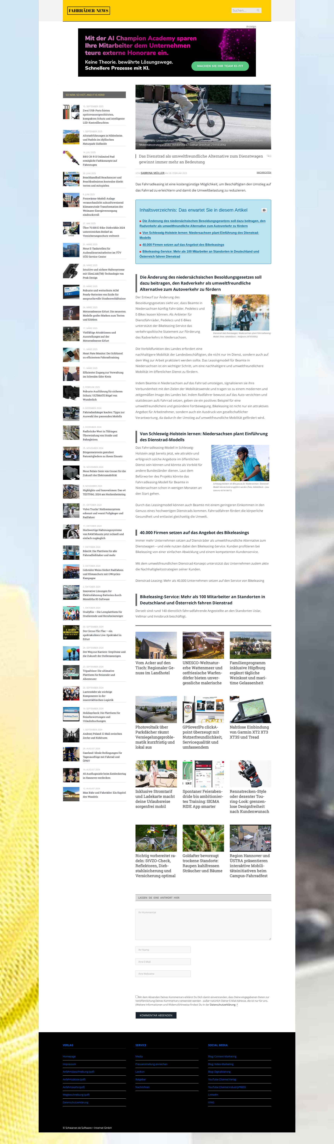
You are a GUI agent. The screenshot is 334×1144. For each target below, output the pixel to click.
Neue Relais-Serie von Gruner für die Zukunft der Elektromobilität (104, 473)
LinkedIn (213, 1094)
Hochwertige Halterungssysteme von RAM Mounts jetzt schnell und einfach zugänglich (103, 534)
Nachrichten (264, 172)
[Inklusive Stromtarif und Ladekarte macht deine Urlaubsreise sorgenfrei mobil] (156, 773)
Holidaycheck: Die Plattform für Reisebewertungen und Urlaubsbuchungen (101, 717)
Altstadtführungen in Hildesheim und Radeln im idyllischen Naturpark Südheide (102, 139)
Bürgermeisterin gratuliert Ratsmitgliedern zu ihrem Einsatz (103, 454)
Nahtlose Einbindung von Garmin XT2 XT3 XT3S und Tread (249, 731)
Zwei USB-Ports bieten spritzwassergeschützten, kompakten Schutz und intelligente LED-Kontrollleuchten (104, 116)
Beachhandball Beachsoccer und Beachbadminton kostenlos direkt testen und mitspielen (103, 181)
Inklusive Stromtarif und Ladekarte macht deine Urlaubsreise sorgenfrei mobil (155, 799)
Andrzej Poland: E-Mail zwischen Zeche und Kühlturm (102, 735)
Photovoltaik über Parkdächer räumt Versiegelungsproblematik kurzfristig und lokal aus (155, 737)
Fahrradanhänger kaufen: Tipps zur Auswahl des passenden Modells (103, 414)
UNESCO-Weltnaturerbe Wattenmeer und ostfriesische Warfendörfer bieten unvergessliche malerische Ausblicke (202, 672)
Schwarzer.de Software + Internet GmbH (89, 1128)
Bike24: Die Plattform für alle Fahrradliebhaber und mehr (100, 553)
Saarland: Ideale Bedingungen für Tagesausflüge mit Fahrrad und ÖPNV (102, 757)
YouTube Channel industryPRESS (227, 1087)
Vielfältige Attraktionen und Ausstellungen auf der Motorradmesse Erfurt (99, 336)
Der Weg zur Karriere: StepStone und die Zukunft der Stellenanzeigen (104, 654)
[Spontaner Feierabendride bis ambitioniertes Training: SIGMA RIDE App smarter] (203, 773)
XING (211, 1102)
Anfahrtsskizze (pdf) (74, 1079)
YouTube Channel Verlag (222, 1079)
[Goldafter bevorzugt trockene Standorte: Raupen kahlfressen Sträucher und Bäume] (203, 838)
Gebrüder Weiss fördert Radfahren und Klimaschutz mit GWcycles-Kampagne (103, 574)
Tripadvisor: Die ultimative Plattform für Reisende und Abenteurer (99, 675)
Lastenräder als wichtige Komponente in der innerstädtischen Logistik (98, 696)
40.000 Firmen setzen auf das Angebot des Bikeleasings (183, 244)
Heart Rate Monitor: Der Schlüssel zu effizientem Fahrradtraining (103, 355)
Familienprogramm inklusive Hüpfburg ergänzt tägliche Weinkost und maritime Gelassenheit (248, 672)
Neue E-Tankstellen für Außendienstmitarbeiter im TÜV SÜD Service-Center (102, 252)
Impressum (69, 1064)
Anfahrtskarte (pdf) (74, 1087)
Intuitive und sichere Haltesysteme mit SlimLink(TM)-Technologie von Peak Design (103, 273)
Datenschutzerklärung (222, 1004)
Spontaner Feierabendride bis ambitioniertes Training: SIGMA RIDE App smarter (203, 799)
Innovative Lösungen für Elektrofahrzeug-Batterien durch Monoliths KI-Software (102, 595)
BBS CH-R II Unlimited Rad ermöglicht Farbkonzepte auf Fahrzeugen (100, 160)
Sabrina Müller (152, 173)
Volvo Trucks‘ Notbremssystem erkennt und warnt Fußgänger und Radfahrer (103, 513)
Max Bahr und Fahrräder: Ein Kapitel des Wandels (104, 794)
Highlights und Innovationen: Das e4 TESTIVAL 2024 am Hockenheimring (104, 492)
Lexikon (140, 1071)
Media (139, 1056)
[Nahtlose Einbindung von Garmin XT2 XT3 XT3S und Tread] (250, 709)
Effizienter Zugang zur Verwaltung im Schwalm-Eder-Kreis (103, 374)
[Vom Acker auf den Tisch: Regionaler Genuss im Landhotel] (156, 645)
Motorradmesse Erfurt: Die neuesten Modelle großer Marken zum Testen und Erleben (104, 315)
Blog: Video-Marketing (220, 1064)
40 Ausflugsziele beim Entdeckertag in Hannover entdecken (104, 775)
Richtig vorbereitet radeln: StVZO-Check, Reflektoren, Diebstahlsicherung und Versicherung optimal (155, 865)
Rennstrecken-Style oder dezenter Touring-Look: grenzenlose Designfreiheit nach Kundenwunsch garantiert (249, 801)
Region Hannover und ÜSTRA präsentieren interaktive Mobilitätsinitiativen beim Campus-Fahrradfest (250, 865)
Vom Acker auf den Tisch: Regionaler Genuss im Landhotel (155, 667)
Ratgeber (140, 1079)
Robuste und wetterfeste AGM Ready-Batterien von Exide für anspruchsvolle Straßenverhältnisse (104, 294)
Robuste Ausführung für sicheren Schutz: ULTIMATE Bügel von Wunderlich (103, 395)
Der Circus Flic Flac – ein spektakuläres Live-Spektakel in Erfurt (102, 635)
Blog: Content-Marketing (222, 1056)
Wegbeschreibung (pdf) (76, 1094)
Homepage (69, 1056)
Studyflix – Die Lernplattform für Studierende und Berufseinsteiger (103, 614)
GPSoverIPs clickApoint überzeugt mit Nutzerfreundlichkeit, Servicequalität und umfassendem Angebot (202, 737)
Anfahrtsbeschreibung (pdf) (78, 1071)
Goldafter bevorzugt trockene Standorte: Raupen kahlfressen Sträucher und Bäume (202, 863)
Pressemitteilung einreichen (151, 1064)
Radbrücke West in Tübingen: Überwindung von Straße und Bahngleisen (100, 435)
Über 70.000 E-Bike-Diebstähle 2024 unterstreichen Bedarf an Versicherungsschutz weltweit (104, 231)
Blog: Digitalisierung (219, 1071)
